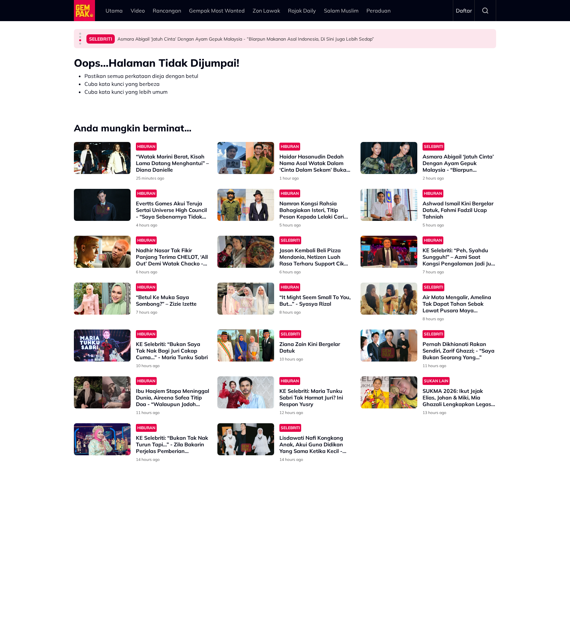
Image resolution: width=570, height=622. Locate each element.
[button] (80, 34)
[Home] (84, 10)
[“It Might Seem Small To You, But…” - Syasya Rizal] (245, 299)
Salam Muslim (341, 10)
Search (485, 10)
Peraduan (378, 10)
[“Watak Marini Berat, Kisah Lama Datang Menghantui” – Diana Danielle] (102, 158)
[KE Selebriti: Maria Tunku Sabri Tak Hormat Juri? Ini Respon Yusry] (245, 392)
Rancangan (167, 10)
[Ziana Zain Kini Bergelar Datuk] (245, 345)
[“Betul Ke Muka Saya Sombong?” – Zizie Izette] (102, 299)
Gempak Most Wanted (217, 10)
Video (138, 10)
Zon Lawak (266, 10)
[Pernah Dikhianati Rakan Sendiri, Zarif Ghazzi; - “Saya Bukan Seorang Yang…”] (389, 345)
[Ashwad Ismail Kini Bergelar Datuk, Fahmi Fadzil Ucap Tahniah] (389, 205)
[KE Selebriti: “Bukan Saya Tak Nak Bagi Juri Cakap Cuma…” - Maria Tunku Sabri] (102, 345)
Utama (114, 10)
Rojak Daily (302, 10)
